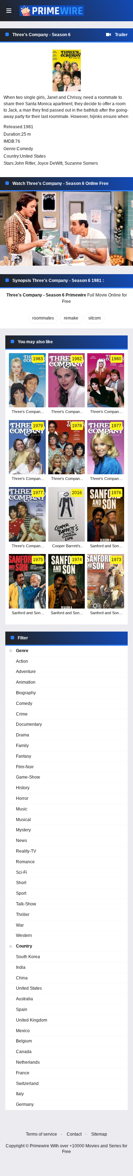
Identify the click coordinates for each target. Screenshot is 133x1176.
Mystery (23, 829)
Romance (25, 861)
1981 (28, 126)
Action (22, 661)
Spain (21, 1009)
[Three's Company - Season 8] (27, 380)
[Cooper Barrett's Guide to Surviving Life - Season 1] (66, 514)
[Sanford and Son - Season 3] (105, 581)
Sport (21, 893)
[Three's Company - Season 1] (27, 514)
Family (22, 745)
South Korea (28, 956)
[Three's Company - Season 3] (66, 447)
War (20, 925)
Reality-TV (26, 851)
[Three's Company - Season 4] (27, 447)
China (22, 978)
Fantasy (23, 756)
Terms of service (41, 1134)
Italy (20, 1093)
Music (21, 809)
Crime (22, 714)
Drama (22, 735)
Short (21, 882)
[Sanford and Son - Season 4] (66, 581)
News (21, 840)
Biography (26, 692)
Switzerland (27, 1083)
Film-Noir (25, 766)
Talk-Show (26, 903)
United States (33, 156)
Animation (25, 682)
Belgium (24, 1041)
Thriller (22, 914)
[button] (66, 228)
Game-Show (28, 777)
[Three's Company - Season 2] (105, 447)
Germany (25, 1104)
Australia (24, 998)
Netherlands (28, 1062)
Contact (74, 1134)
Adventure (26, 671)
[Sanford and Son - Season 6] (105, 514)
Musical (23, 819)
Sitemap (99, 1134)
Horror (22, 798)
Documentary (29, 724)
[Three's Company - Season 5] (105, 380)
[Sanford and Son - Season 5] (27, 581)
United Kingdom (31, 1020)
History (22, 787)
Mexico (23, 1030)
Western (24, 935)
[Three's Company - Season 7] (66, 380)
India (21, 967)
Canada (24, 1051)
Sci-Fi (21, 872)
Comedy (25, 148)
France (22, 1072)
